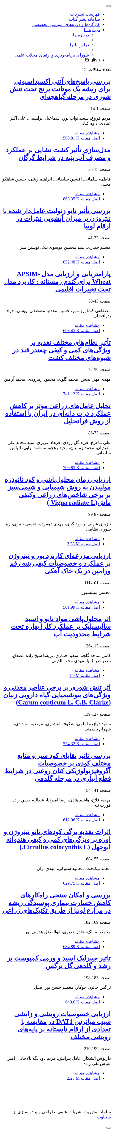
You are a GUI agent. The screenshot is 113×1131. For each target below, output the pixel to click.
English (92, 60)
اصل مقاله (81, 138)
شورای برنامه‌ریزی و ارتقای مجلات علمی (52, 55)
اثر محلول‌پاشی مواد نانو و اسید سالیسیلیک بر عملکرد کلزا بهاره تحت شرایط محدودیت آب (61, 626)
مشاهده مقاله (87, 133)
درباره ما (92, 29)
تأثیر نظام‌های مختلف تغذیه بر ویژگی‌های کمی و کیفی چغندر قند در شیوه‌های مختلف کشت (62, 350)
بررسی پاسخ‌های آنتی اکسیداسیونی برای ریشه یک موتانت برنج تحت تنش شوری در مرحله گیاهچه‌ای (60, 89)
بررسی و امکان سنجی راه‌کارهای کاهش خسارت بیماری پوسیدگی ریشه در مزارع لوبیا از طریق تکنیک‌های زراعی (56, 903)
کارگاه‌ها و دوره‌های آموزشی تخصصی (66, 24)
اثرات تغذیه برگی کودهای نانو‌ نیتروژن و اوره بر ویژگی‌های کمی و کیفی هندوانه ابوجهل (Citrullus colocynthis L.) (57, 839)
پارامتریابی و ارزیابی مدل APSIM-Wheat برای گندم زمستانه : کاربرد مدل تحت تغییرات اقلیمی (57, 281)
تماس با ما (79, 45)
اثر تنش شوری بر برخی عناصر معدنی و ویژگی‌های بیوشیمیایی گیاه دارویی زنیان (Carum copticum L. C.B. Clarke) (57, 695)
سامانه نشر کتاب (84, 19)
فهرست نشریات (85, 14)
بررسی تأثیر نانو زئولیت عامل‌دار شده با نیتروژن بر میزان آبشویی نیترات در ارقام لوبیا (57, 218)
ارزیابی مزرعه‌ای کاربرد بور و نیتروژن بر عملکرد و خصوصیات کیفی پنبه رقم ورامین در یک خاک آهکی (60, 563)
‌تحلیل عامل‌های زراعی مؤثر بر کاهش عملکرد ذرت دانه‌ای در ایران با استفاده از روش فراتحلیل (58, 413)
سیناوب (104, 1117)
